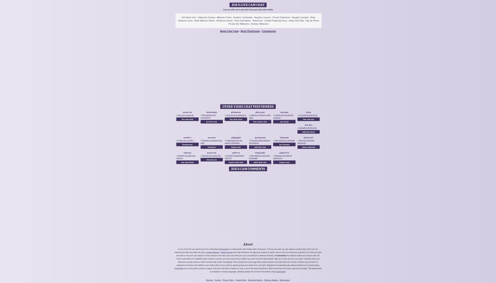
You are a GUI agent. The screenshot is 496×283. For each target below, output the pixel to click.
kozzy (308, 112)
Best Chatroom (250, 31)
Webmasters (285, 280)
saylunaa (284, 112)
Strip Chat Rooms (243, 20)
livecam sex (187, 144)
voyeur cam (284, 162)
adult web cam (260, 162)
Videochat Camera (206, 17)
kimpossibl (260, 152)
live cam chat (187, 119)
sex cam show (187, 162)
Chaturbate (223, 249)
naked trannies (226, 252)
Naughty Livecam (262, 17)
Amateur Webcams (260, 24)
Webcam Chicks (224, 17)
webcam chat (260, 147)
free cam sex (308, 119)
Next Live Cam (229, 31)
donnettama (260, 137)
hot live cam (211, 121)
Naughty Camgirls (300, 17)
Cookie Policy (240, 280)
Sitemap (209, 280)
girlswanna (236, 112)
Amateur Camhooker (243, 17)
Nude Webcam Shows (204, 20)
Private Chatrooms (281, 17)
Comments (269, 31)
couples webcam (212, 252)
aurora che (211, 152)
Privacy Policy (228, 280)
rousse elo (187, 112)
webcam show (308, 132)
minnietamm (211, 112)
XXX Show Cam (189, 17)
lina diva (308, 125)
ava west (212, 137)
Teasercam (258, 20)
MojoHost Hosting (255, 280)
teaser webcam (308, 147)
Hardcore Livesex (224, 20)
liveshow (212, 147)
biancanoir (308, 137)
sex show (284, 121)
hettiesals (284, 137)
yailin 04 (236, 152)
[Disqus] (248, 205)
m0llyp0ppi (236, 137)
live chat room (236, 119)
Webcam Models (271, 280)
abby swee (260, 112)
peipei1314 (284, 152)
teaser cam (236, 147)
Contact (218, 280)
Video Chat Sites (296, 20)
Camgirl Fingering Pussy (275, 20)
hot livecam (284, 144)
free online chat (260, 121)
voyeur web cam (236, 162)
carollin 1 (187, 137)
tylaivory (187, 152)
